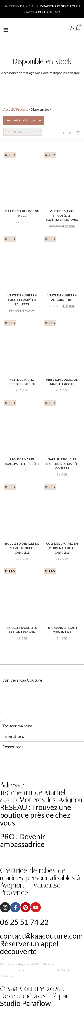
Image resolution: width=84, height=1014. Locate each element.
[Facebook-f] (15, 907)
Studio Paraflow (25, 1003)
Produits (22, 109)
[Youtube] (36, 907)
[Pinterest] (25, 907)
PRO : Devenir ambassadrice (22, 840)
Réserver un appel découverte (29, 947)
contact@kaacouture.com (41, 935)
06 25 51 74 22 (24, 922)
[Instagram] (5, 907)
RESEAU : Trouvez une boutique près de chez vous (35, 815)
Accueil (8, 109)
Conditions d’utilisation (41, 970)
